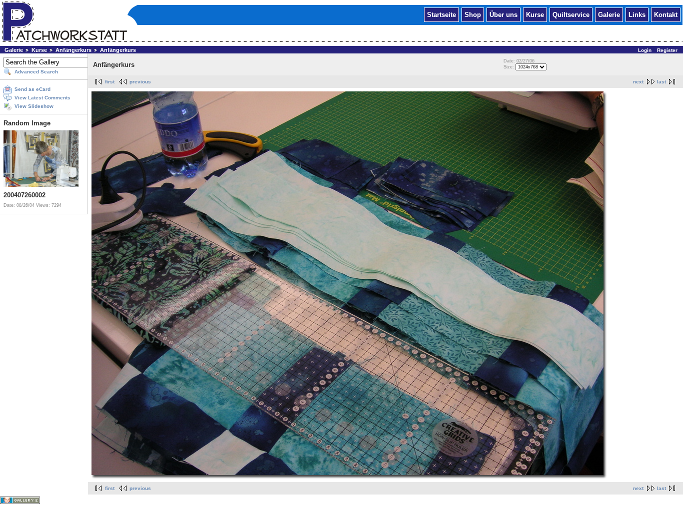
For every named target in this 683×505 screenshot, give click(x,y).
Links (637, 14)
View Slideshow (34, 106)
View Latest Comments (42, 97)
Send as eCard (32, 89)
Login (645, 50)
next (638, 81)
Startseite (441, 14)
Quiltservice (571, 14)
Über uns (504, 14)
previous (140, 81)
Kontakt (666, 14)
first (109, 81)
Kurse (535, 14)
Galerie (609, 14)
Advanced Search (36, 71)
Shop (472, 14)
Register (667, 50)
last (661, 81)
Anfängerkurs (74, 50)
